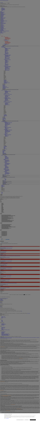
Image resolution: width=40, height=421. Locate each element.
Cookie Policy (7, 418)
